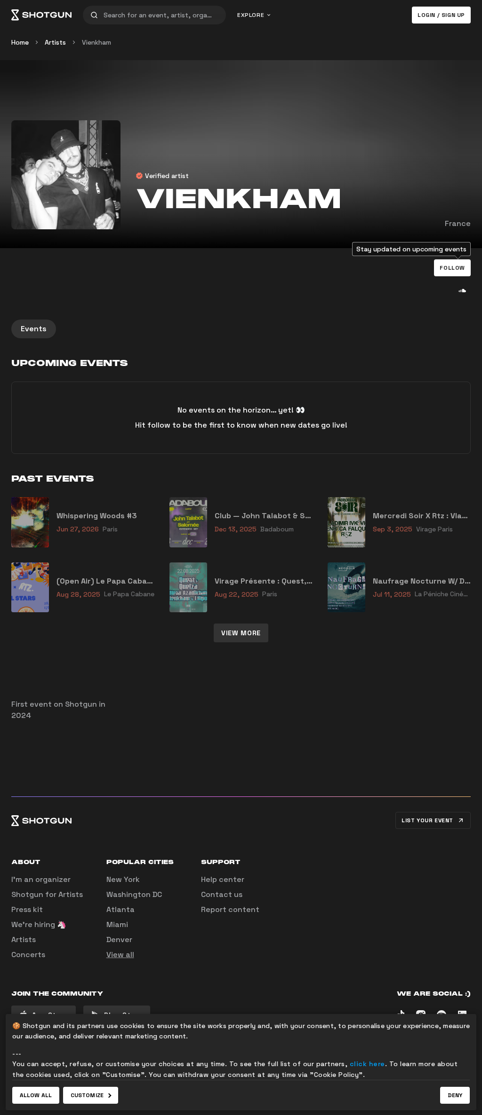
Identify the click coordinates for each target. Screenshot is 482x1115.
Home (20, 42)
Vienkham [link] (96, 42)
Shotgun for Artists (47, 894)
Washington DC (134, 894)
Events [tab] (34, 329)
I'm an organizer (41, 879)
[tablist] (241, 329)
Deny (455, 1095)
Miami (117, 924)
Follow (452, 268)
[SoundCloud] (462, 290)
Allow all (36, 1095)
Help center (222, 879)
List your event (427, 820)
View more (241, 633)
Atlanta (120, 909)
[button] (452, 267)
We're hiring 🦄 (38, 924)
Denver (119, 939)
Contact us (221, 894)
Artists (55, 42)
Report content (230, 909)
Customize (87, 1095)
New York (123, 879)
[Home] (41, 15)
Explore (250, 15)
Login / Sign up (441, 15)
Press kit (27, 909)
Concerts (28, 954)
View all (120, 954)
